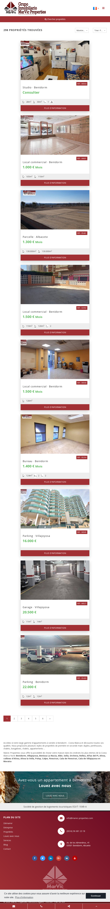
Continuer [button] (96, 896)
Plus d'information (55, 108)
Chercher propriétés (56, 19)
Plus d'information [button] (24, 897)
